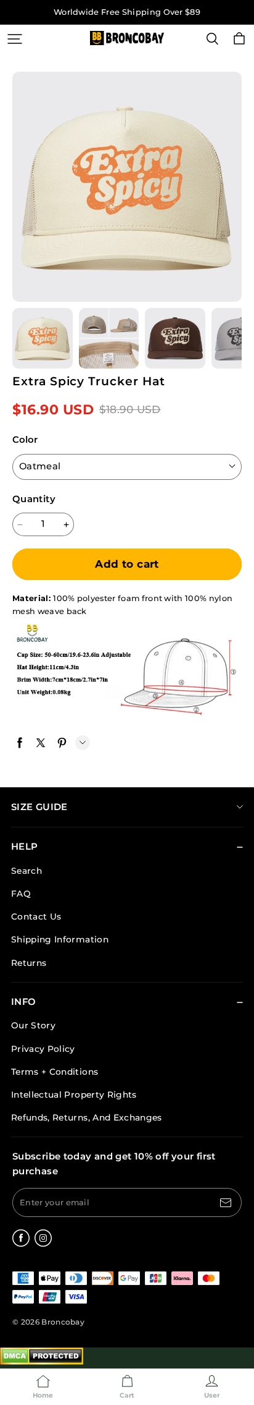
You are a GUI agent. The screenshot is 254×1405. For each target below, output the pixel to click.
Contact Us (36, 916)
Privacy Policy (43, 1049)
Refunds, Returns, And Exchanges (86, 1117)
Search (26, 871)
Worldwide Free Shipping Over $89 (127, 12)
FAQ (21, 894)
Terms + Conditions (54, 1072)
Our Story (33, 1025)
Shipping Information (60, 939)
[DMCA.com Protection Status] (41, 1362)
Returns (28, 963)
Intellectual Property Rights (74, 1095)
